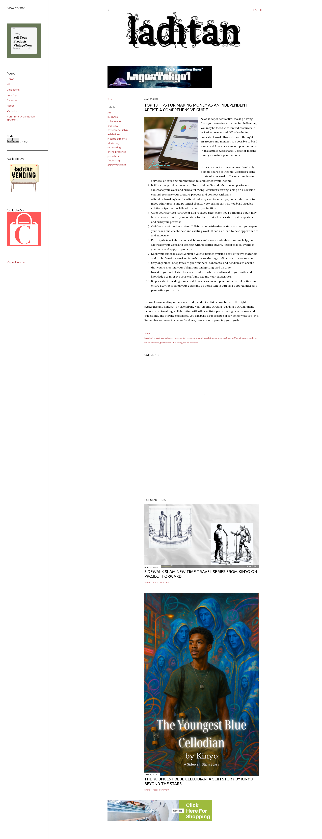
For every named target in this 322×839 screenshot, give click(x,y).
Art (109, 112)
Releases (12, 100)
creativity (113, 125)
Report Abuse (16, 262)
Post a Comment (160, 582)
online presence (117, 151)
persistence (114, 156)
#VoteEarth (13, 111)
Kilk (9, 84)
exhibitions (114, 134)
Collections (13, 89)
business (113, 116)
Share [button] (111, 99)
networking (114, 147)
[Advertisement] (201, 466)
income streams (117, 138)
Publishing (114, 160)
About (10, 105)
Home (10, 79)
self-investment (117, 164)
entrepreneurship (118, 130)
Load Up (12, 95)
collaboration (115, 121)
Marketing (114, 143)
